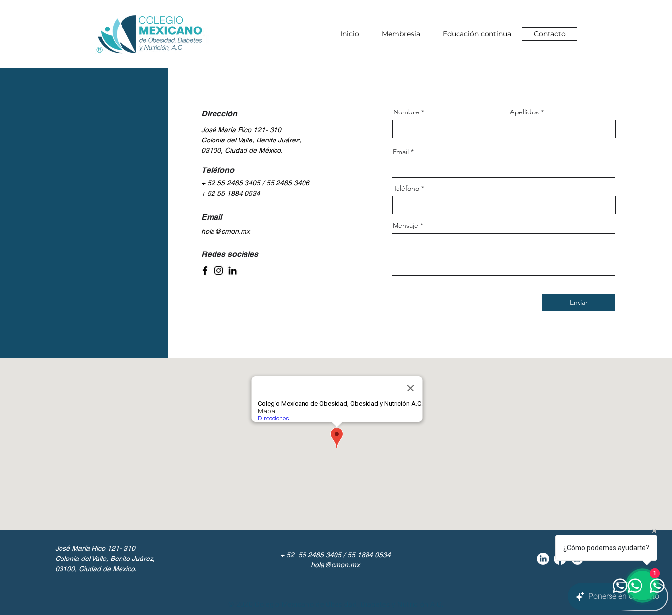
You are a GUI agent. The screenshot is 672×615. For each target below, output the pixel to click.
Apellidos (524, 112)
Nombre (406, 112)
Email (401, 151)
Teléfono (406, 188)
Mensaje (405, 225)
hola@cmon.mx (225, 231)
